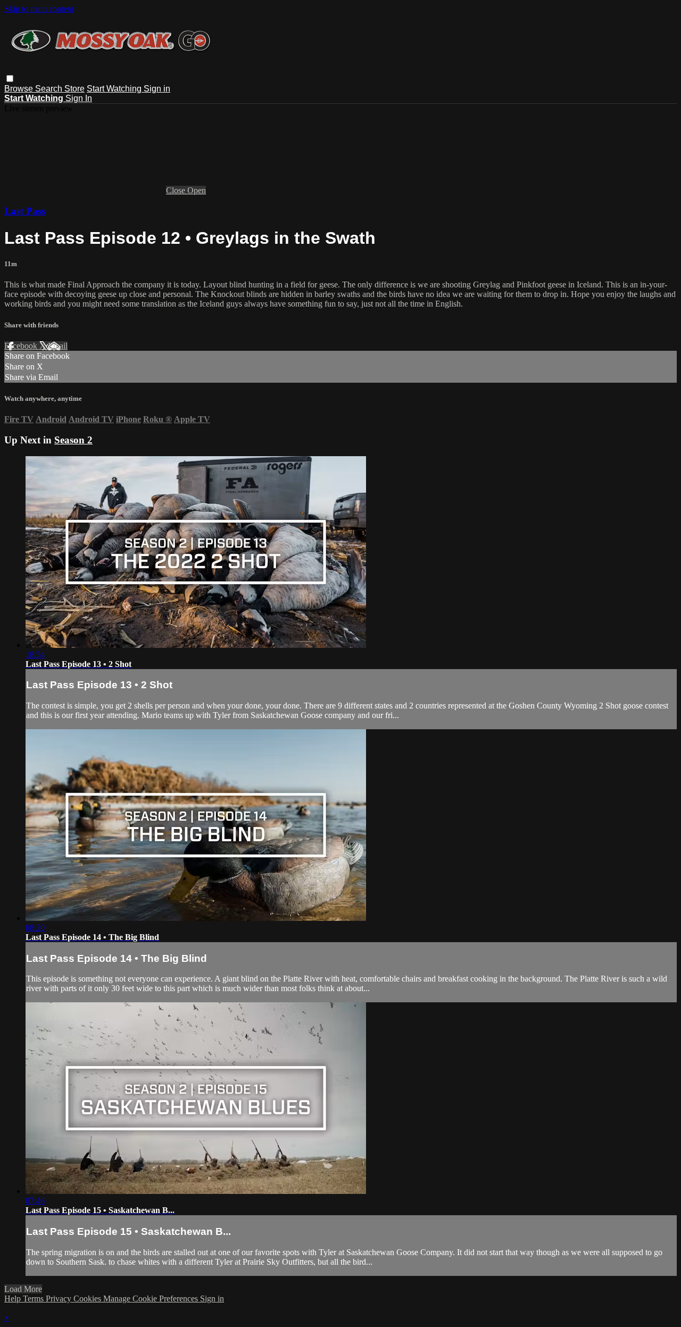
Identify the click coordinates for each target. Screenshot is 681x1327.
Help (13, 1298)
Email (58, 345)
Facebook (21, 345)
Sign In (78, 98)
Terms (34, 1298)
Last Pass (24, 211)
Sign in (157, 88)
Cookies (88, 1298)
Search (49, 88)
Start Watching (115, 88)
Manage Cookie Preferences (151, 1298)
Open (196, 190)
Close (176, 190)
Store (74, 88)
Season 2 (73, 440)
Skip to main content (38, 8)
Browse (19, 88)
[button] (9, 78)
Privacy (59, 1298)
